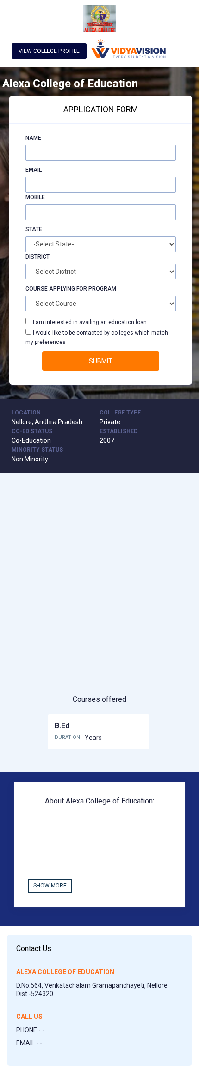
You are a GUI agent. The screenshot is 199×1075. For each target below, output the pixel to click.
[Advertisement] (99, 591)
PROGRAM (102, 288)
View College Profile (49, 51)
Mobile (35, 197)
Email (33, 170)
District (37, 256)
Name (33, 138)
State (33, 229)
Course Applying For (56, 288)
